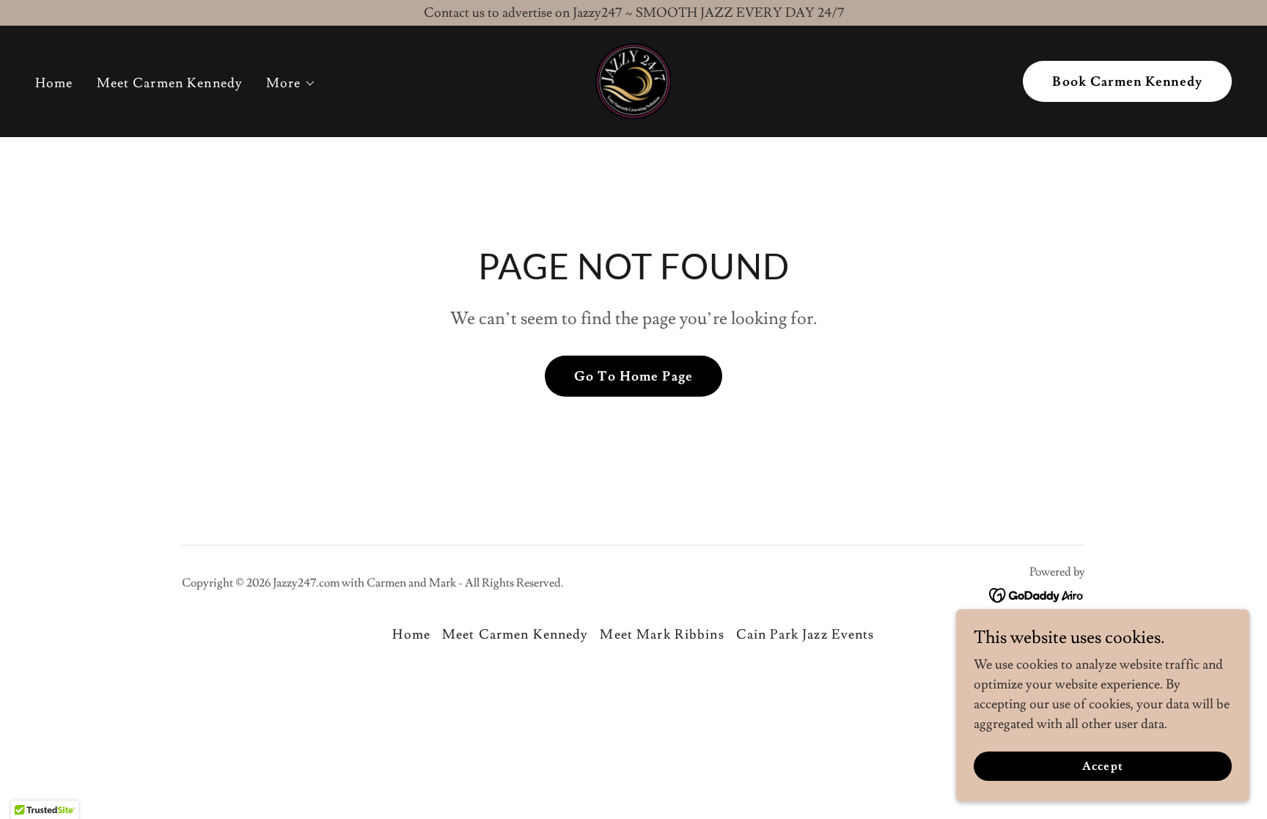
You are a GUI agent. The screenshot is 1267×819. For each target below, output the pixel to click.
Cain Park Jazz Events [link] (805, 634)
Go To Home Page (633, 376)
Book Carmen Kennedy (1127, 81)
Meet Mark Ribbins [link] (662, 634)
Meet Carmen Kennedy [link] (170, 83)
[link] (633, 78)
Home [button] (411, 634)
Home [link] (54, 83)
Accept (1102, 766)
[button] (291, 83)
